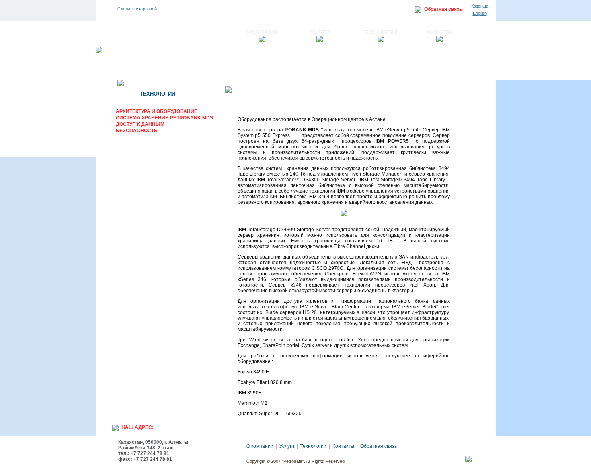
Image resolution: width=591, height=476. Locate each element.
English (480, 13)
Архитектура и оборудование (156, 111)
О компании (262, 32)
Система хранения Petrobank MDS (164, 118)
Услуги (319, 32)
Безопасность (137, 130)
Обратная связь (443, 9)
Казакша (479, 6)
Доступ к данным (140, 124)
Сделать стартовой (137, 8)
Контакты (439, 32)
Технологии (380, 32)
